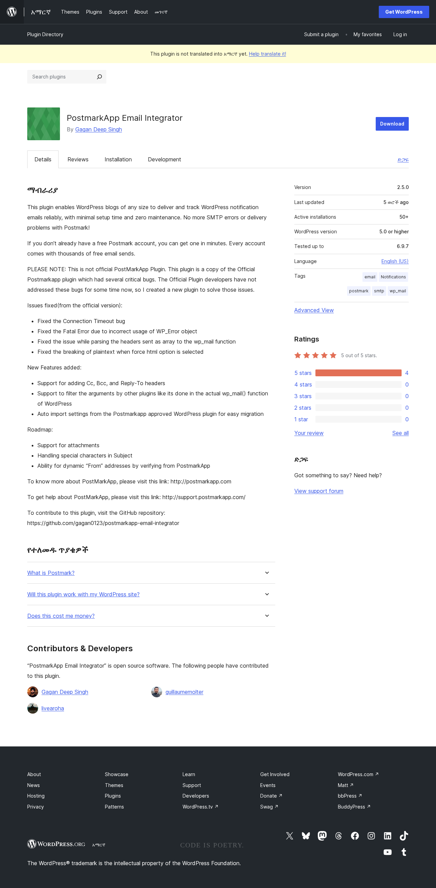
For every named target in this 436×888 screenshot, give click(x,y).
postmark (359, 290)
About (34, 774)
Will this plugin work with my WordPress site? (83, 594)
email (369, 276)
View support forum (318, 490)
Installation (118, 159)
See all (400, 433)
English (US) (395, 261)
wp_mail (398, 290)
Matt (346, 785)
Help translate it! (267, 54)
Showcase (116, 774)
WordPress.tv (201, 807)
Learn (189, 774)
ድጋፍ (403, 159)
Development (164, 159)
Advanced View (314, 310)
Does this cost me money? (61, 616)
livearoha (53, 708)
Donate (271, 796)
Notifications (393, 276)
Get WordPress (404, 12)
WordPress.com (358, 774)
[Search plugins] (99, 77)
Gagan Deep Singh (98, 129)
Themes (114, 785)
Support (192, 785)
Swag (269, 807)
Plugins (113, 796)
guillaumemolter (184, 691)
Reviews (78, 159)
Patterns (114, 807)
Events (268, 785)
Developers (196, 796)
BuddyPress (354, 807)
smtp (379, 290)
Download (392, 124)
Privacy (35, 807)
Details (42, 159)
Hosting (36, 796)
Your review (309, 433)
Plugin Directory (45, 34)
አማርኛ (98, 844)
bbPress (350, 796)
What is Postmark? (51, 573)
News (33, 785)
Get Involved (275, 774)
